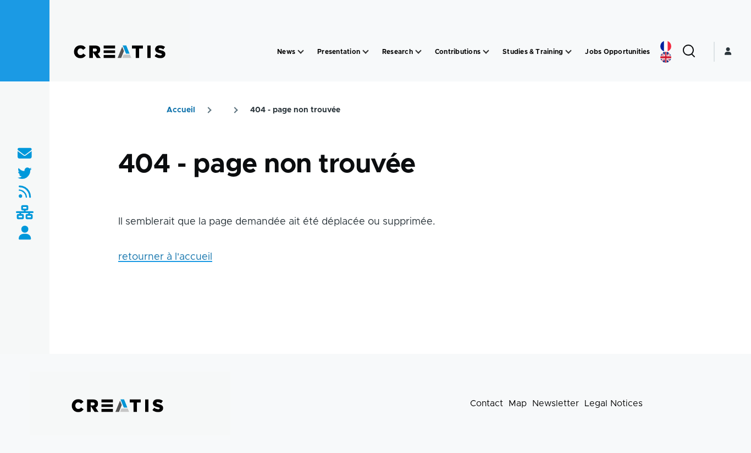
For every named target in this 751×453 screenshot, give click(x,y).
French (665, 46)
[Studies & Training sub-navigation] (568, 52)
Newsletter (555, 403)
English (665, 57)
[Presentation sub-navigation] (365, 52)
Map (518, 403)
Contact (486, 403)
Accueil (181, 110)
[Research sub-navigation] (418, 52)
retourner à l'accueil (165, 257)
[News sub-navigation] (300, 52)
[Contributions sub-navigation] (486, 52)
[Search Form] (689, 51)
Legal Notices (613, 403)
